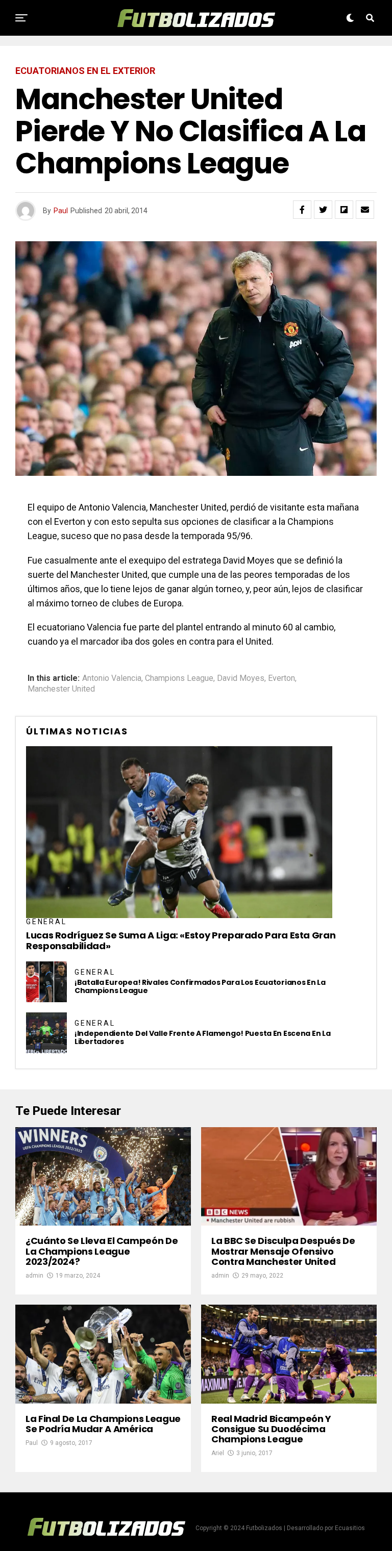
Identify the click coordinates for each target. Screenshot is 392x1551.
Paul (61, 211)
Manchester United (61, 689)
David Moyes (240, 678)
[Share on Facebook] (302, 209)
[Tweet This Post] (323, 209)
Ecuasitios (350, 1528)
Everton (281, 678)
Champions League (179, 678)
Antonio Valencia (111, 678)
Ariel (217, 1453)
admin (34, 1275)
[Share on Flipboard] (344, 209)
